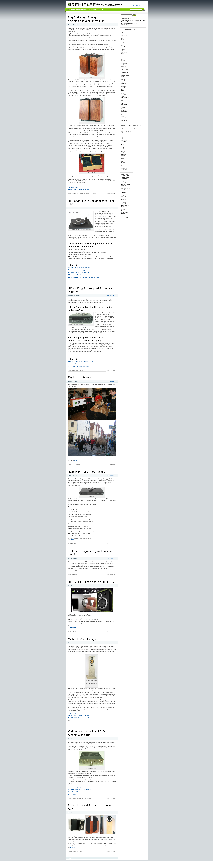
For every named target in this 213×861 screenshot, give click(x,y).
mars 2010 (123, 59)
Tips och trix (76, 281)
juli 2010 (122, 53)
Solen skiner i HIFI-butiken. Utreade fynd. (90, 807)
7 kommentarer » (111, 208)
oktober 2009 (123, 66)
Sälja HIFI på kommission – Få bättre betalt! (78, 272)
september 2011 (124, 35)
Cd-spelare (123, 79)
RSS (140, 5)
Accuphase (123, 71)
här (78, 621)
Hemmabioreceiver (75, 370)
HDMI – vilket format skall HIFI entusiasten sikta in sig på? (82, 361)
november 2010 (124, 49)
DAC (105, 323)
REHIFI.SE (77, 460)
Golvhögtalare (82, 193)
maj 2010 (122, 56)
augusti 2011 (123, 36)
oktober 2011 (123, 34)
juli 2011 (122, 38)
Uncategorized (93, 193)
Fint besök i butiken (80, 377)
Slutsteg (122, 103)
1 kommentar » (112, 381)
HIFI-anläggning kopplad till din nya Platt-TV (90, 290)
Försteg (122, 85)
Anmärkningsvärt (74, 193)
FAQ (72, 281)
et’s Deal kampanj (97, 618)
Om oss (73, 9)
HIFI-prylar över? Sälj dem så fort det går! (91, 202)
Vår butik (101, 9)
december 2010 (124, 48)
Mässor (122, 93)
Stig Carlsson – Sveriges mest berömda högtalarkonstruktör (87, 19)
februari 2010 (123, 60)
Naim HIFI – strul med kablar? (86, 471)
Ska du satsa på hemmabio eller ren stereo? (78, 364)
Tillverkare (87, 193)
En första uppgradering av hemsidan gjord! (90, 552)
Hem (133, 5)
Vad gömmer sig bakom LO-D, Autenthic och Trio (79, 713)
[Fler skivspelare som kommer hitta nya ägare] (80, 228)
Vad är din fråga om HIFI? (81, 9)
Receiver (122, 100)
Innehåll (136, 5)
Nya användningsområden (126, 94)
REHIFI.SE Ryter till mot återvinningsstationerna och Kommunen (83, 274)
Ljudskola (76, 543)
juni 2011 (122, 39)
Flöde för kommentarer (125, 119)
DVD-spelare (123, 80)
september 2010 (124, 52)
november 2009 (124, 64)
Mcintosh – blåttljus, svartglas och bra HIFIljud (79, 189)
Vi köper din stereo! (93, 9)
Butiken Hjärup (124, 78)
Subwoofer (123, 107)
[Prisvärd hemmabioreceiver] (80, 323)
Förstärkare (84, 798)
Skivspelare (123, 101)
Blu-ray (122, 76)
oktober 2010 (123, 50)
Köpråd (81, 370)
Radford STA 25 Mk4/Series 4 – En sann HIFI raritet (80, 718)
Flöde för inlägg (124, 117)
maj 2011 (122, 41)
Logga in (143, 5)
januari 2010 (123, 62)
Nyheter (122, 96)
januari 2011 (123, 46)
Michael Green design (73, 187)
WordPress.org (124, 120)
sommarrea (83, 836)
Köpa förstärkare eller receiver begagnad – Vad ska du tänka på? (83, 277)
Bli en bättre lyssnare (125, 75)
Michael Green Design (82, 639)
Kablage (122, 89)
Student (122, 106)
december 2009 (124, 63)
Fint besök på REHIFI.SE (74, 792)
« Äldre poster (71, 858)
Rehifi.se (96, 5)
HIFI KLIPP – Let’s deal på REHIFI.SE (92, 582)
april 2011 (123, 42)
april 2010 (123, 57)
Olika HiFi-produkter (125, 97)
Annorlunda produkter (75, 464)
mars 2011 (123, 43)
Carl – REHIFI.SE (72, 794)
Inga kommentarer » (111, 24)
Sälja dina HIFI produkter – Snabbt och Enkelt (79, 267)
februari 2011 (123, 45)
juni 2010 (122, 55)
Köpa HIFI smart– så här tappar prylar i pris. (78, 270)
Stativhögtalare (124, 104)
